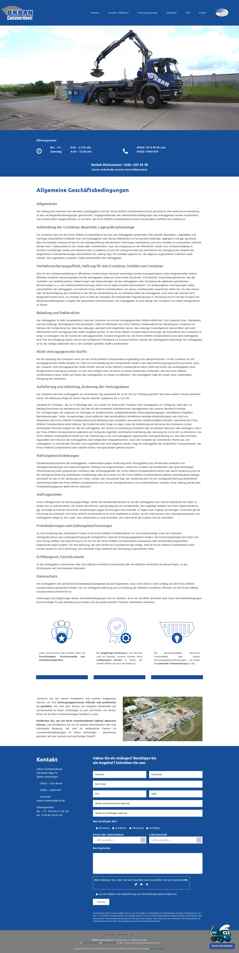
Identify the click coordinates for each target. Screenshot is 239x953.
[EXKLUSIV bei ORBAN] (221, 13)
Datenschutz (122, 934)
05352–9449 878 (109, 943)
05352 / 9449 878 (147, 151)
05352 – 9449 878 (50, 790)
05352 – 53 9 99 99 (51, 783)
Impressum (110, 934)
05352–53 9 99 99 (90, 943)
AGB (131, 934)
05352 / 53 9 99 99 (148, 147)
